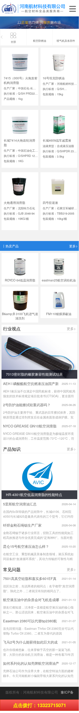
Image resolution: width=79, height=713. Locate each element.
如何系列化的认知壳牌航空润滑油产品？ (31, 665)
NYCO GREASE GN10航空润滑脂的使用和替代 (29, 428)
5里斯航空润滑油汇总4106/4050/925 (20, 506)
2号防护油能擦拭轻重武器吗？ (27, 404)
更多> (73, 246)
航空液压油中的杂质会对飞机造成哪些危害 (31, 602)
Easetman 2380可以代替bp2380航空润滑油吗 (30, 623)
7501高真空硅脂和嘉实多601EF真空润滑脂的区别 (29, 580)
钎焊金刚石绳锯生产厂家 (22, 525)
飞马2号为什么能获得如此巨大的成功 (30, 644)
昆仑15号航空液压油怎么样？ (26, 546)
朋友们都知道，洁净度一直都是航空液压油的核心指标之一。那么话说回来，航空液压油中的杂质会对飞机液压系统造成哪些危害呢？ (38, 612)
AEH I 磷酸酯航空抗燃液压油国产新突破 (31, 385)
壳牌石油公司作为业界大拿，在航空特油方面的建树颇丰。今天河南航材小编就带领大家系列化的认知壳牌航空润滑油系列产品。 (38, 676)
